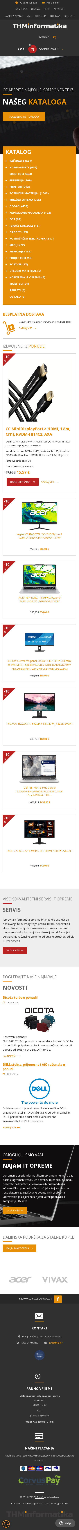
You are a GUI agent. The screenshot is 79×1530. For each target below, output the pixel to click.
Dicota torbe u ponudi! (20, 997)
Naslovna (21, 9)
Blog (47, 9)
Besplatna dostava (23, 314)
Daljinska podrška (17, 1248)
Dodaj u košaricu (20, 482)
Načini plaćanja (14, 16)
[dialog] (6, 1524)
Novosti (59, 9)
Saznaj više (25, 328)
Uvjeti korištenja (36, 16)
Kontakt (69, 16)
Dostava (55, 16)
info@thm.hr (52, 2)
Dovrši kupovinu (49, 49)
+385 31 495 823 (28, 2)
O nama (35, 9)
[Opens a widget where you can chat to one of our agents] (65, 1523)
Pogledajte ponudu (24, 116)
